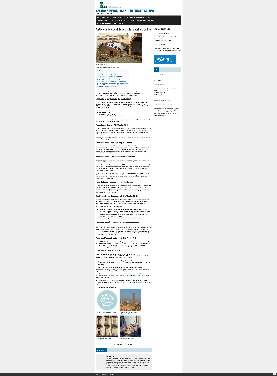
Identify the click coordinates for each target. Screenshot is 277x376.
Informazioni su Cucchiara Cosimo (163, 104)
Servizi (103, 17)
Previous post (119, 344)
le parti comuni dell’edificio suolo (133, 218)
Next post (129, 344)
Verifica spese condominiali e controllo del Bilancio (110, 24)
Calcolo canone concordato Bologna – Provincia (138, 17)
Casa (98, 17)
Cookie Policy (165, 74)
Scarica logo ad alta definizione (162, 100)
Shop (108, 17)
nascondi (113, 71)
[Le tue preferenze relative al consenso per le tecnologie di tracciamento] (274, 373)
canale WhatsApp (137, 282)
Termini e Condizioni (160, 75)
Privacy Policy (158, 74)
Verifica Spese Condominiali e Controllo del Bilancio (142, 20)
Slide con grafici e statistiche (161, 90)
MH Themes (113, 374)
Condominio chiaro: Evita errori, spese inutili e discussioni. (112, 20)
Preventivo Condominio (117, 17)
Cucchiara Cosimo (105, 67)
